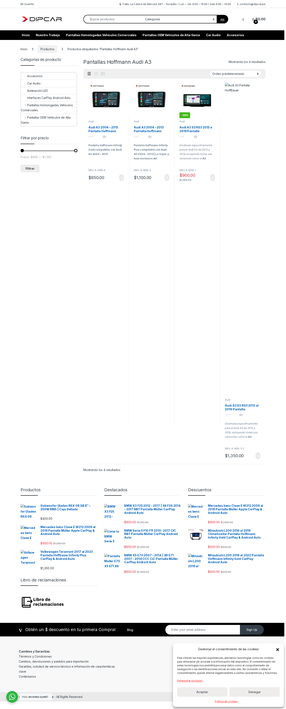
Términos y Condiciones (35, 656)
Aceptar (202, 692)
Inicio (26, 35)
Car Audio (213, 35)
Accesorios (235, 35)
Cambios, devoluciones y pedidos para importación (54, 661)
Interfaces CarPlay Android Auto (49, 98)
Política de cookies (226, 701)
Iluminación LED (37, 90)
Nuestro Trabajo (48, 35)
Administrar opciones (190, 680)
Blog (130, 630)
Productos (47, 49)
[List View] (96, 74)
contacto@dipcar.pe (252, 4)
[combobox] (113, 19)
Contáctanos (27, 676)
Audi (91, 121)
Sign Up (251, 629)
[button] (278, 649)
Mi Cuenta (27, 4)
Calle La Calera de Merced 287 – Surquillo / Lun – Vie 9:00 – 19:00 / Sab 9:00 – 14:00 (176, 4)
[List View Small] (103, 74)
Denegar (254, 692)
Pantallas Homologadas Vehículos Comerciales (101, 35)
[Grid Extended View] (89, 74)
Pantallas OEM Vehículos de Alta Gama (171, 35)
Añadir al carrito (119, 177)
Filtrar (30, 168)
